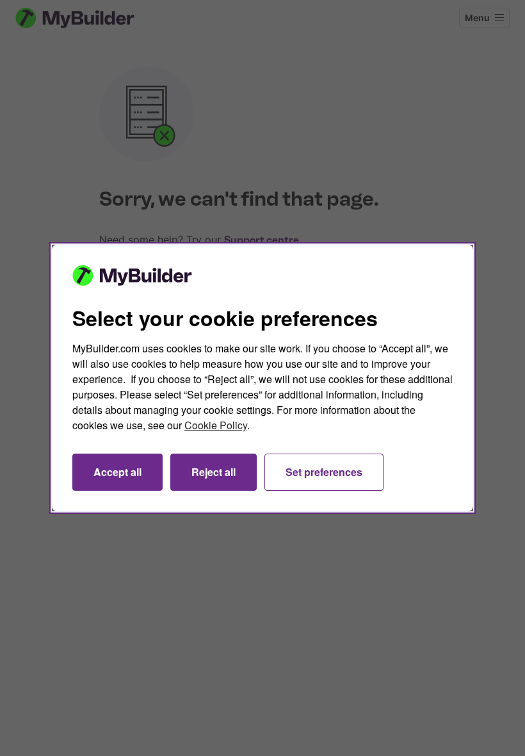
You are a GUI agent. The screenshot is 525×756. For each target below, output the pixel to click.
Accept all (117, 471)
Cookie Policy (215, 425)
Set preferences (324, 471)
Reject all (213, 471)
